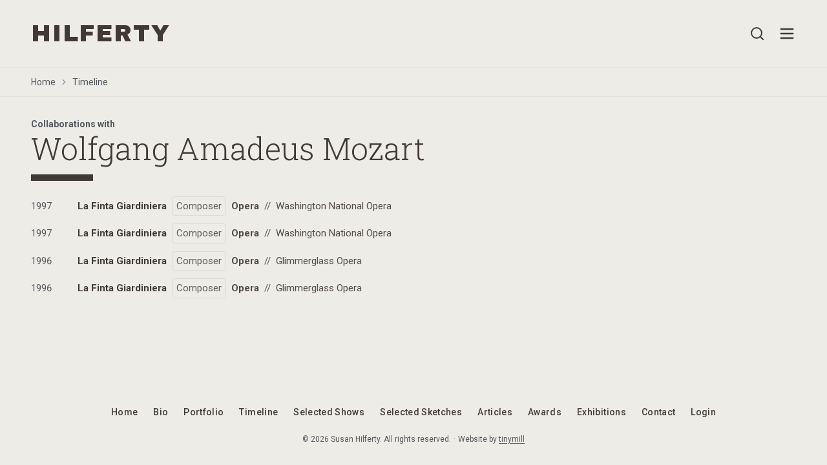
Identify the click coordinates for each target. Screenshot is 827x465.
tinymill (512, 439)
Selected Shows (328, 412)
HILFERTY (100, 33)
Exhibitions (601, 412)
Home (43, 82)
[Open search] (757, 33)
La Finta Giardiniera (122, 206)
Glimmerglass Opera (319, 261)
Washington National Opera (334, 206)
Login (703, 412)
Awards (544, 412)
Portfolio (203, 412)
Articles (494, 412)
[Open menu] (787, 34)
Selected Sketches (421, 412)
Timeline (90, 82)
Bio (160, 412)
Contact (658, 412)
